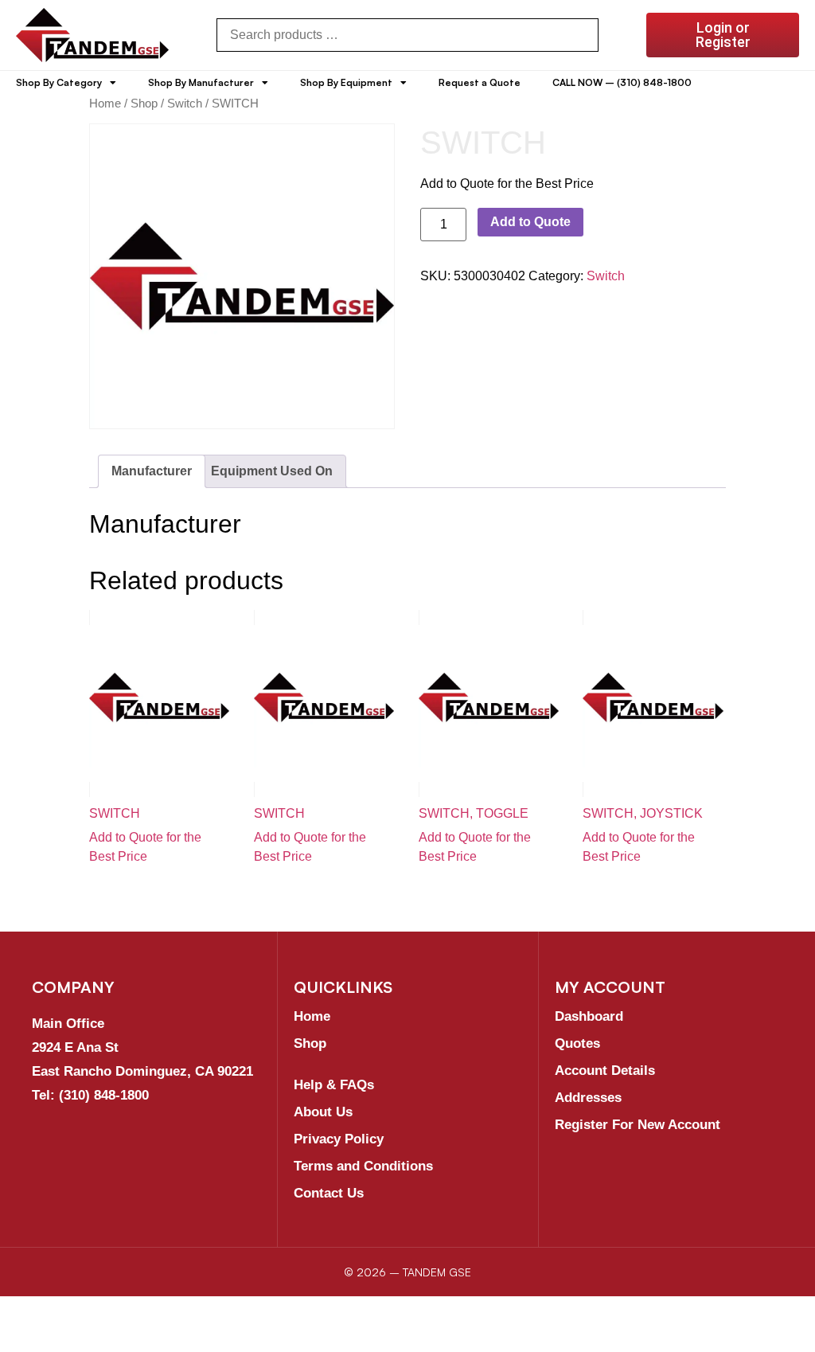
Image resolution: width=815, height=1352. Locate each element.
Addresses (588, 1097)
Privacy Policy (339, 1139)
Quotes (577, 1043)
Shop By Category (59, 82)
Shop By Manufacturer (201, 82)
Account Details (605, 1070)
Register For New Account (637, 1124)
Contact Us (329, 1193)
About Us (323, 1112)
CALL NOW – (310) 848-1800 (622, 82)
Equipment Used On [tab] (272, 471)
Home (105, 103)
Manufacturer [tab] (151, 471)
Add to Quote (530, 222)
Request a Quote (480, 82)
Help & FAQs (334, 1084)
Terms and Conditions (363, 1166)
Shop (144, 103)
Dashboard (589, 1016)
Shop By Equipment (346, 82)
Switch (184, 103)
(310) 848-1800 (104, 1095)
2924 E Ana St (75, 1047)
